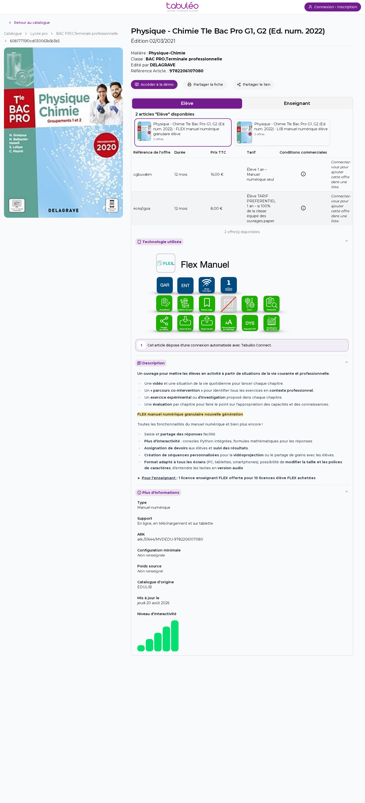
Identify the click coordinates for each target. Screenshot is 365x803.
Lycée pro (39, 33)
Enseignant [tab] (297, 103)
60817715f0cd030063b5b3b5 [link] (35, 41)
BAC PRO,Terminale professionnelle (87, 33)
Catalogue (13, 33)
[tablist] (242, 103)
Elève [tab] (187, 103)
